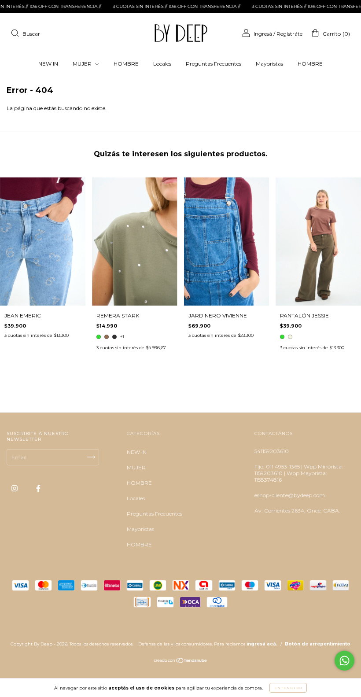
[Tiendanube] (180, 661)
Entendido (288, 688)
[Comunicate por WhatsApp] (344, 661)
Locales (162, 63)
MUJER (83, 63)
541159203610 (271, 451)
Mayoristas (269, 63)
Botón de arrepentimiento (317, 644)
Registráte (289, 33)
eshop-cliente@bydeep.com (289, 495)
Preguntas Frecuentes (213, 63)
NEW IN (48, 63)
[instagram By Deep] (15, 488)
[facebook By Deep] (38, 488)
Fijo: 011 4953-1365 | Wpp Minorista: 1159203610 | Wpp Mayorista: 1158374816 (298, 473)
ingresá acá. (262, 644)
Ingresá (263, 33)
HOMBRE (126, 63)
